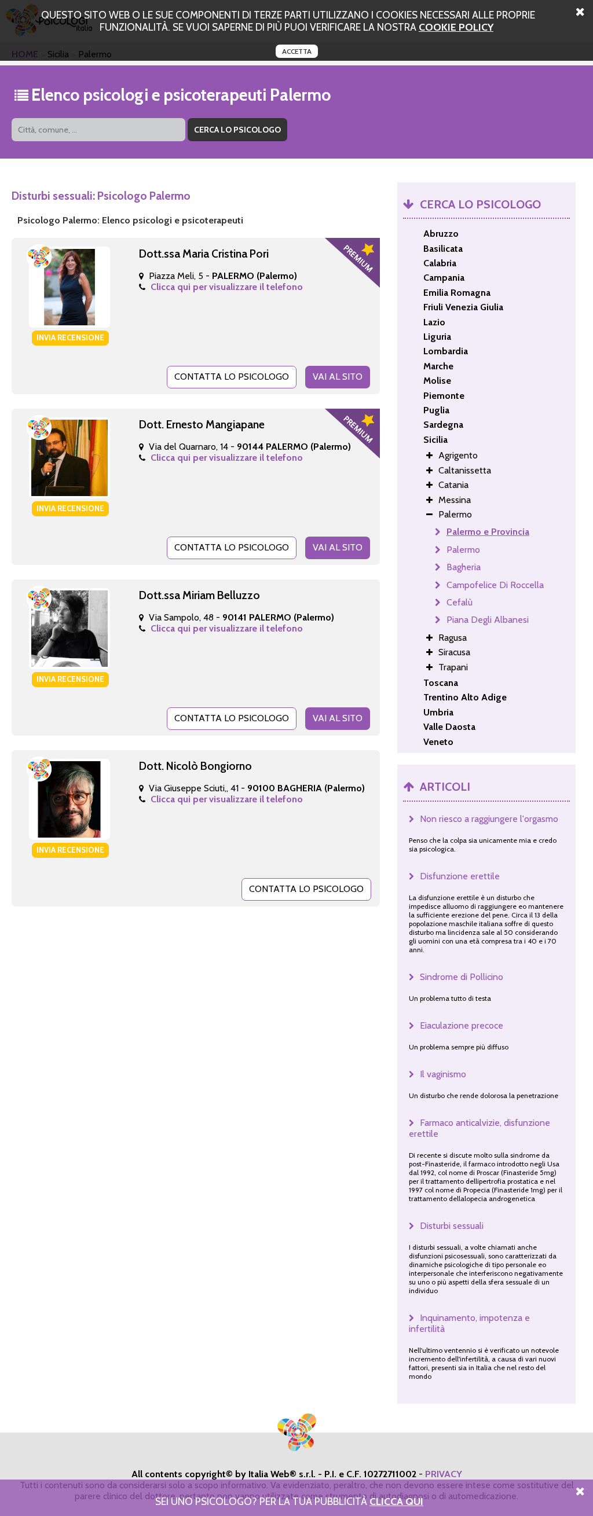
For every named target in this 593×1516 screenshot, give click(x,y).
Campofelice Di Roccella (495, 584)
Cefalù (459, 602)
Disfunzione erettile (460, 876)
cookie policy (456, 27)
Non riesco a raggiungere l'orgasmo (489, 818)
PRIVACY (443, 1474)
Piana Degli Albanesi (487, 619)
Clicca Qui (396, 1501)
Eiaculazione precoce (461, 1025)
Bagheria (463, 566)
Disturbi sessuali (452, 1225)
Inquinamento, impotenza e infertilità (469, 1323)
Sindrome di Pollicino (461, 976)
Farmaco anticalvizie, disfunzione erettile (479, 1128)
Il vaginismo (443, 1074)
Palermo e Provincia (487, 531)
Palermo (463, 549)
